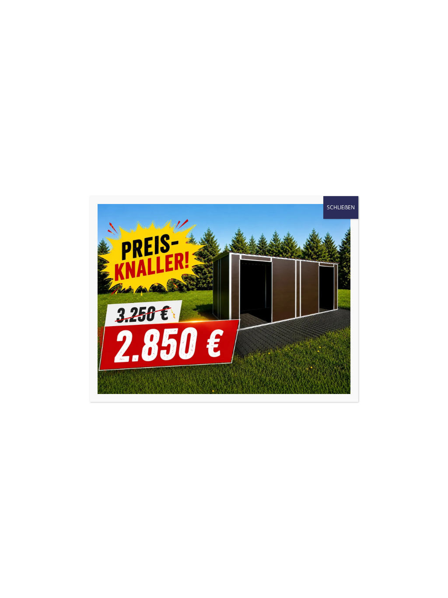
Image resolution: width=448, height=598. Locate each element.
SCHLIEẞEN (341, 207)
